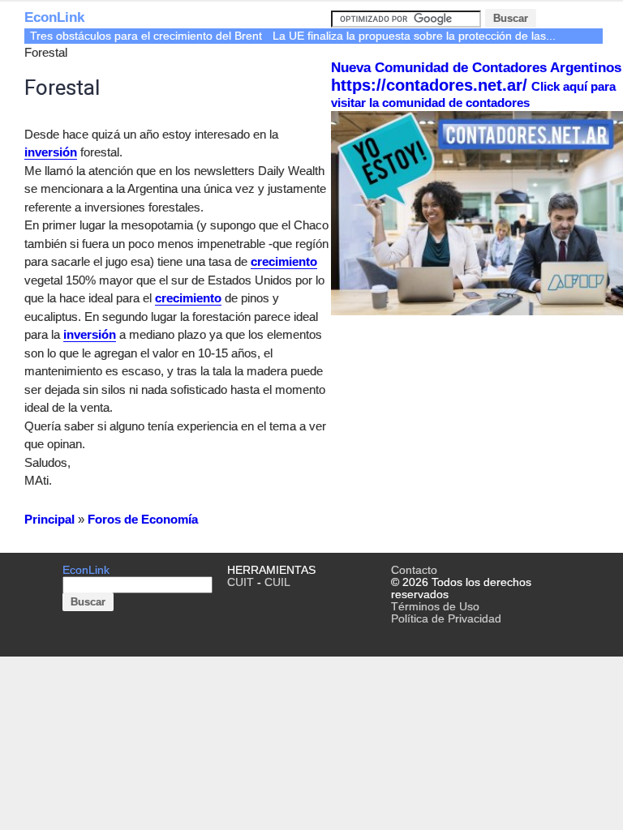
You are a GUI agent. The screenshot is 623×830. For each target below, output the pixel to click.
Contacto (414, 570)
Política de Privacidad (446, 619)
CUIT (240, 582)
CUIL (277, 582)
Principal (49, 519)
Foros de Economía (143, 519)
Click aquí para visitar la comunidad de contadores (473, 94)
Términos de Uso (435, 607)
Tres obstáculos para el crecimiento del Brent (146, 36)
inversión (50, 152)
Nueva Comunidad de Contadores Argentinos (476, 67)
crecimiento (284, 261)
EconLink (54, 17)
